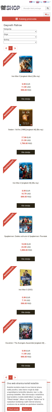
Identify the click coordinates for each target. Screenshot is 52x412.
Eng (40, 1)
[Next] (14, 48)
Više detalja (25, 99)
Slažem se (27, 409)
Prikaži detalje (13, 409)
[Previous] (6, 48)
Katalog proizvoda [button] (27, 18)
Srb (33, 1)
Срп (48, 1)
